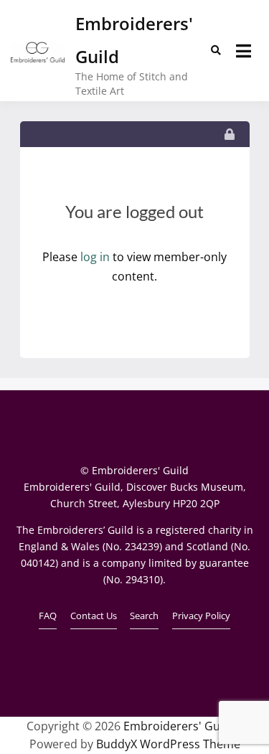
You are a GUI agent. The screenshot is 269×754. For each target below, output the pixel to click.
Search (144, 615)
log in (95, 257)
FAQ (48, 615)
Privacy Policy (201, 615)
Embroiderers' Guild (178, 726)
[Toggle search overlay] (216, 50)
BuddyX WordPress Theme (168, 744)
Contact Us (93, 615)
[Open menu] (243, 51)
